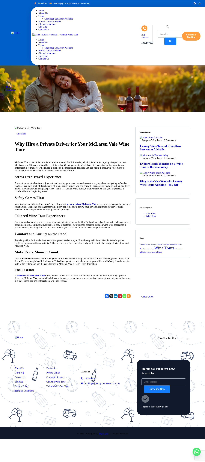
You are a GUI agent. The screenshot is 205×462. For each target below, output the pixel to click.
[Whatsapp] (124, 296)
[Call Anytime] (144, 28)
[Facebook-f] (181, 339)
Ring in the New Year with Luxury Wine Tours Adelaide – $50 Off (161, 183)
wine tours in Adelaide (154, 252)
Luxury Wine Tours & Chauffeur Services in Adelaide (160, 148)
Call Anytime (144, 36)
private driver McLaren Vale (81, 204)
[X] (111, 296)
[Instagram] (199, 3)
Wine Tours (164, 247)
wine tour (150, 249)
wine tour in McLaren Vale (31, 275)
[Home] (15, 33)
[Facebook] (195, 3)
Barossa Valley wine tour (148, 244)
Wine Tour (151, 216)
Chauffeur (11, 89)
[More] (129, 296)
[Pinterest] (120, 296)
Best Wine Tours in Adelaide (167, 244)
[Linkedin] (116, 296)
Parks (180, 244)
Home (9, 87)
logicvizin (103, 433)
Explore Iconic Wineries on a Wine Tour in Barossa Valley (161, 165)
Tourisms (143, 249)
